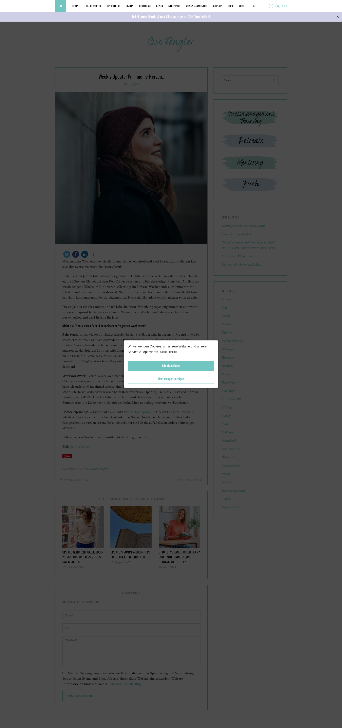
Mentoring (174, 6)
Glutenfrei (145, 6)
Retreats (217, 6)
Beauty (130, 6)
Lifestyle (76, 6)
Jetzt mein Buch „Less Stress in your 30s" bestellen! (171, 16)
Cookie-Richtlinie (168, 352)
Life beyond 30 (94, 6)
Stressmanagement (196, 6)
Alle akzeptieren (171, 366)
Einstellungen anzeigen (171, 379)
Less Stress (113, 6)
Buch (231, 6)
